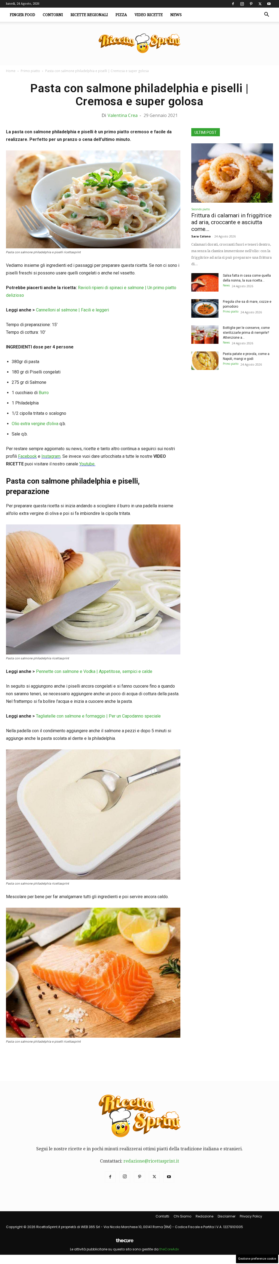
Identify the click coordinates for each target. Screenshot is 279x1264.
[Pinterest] (251, 3)
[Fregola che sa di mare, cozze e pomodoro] (205, 308)
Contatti (162, 1216)
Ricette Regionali (89, 15)
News (176, 15)
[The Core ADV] (124, 1242)
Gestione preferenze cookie (257, 1258)
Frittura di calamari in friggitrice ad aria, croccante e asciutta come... (231, 222)
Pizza (121, 15)
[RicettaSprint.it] (139, 43)
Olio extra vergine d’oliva (35, 423)
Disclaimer (226, 1216)
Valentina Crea (123, 115)
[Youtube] (269, 3)
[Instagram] (242, 3)
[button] (266, 15)
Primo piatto (30, 71)
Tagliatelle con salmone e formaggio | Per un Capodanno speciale (98, 716)
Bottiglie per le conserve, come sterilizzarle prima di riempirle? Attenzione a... (246, 332)
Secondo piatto (200, 209)
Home (11, 71)
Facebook (27, 456)
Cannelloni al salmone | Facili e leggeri (72, 310)
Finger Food (22, 15)
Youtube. (87, 463)
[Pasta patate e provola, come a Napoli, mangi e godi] (205, 360)
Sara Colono (201, 236)
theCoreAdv (169, 1249)
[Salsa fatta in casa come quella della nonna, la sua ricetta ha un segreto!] (205, 282)
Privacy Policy (251, 1216)
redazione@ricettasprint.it (151, 1161)
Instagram (50, 456)
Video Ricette (149, 15)
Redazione (204, 1216)
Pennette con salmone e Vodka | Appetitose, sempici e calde (94, 671)
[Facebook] (233, 3)
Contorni (53, 15)
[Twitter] (260, 3)
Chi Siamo (182, 1216)
